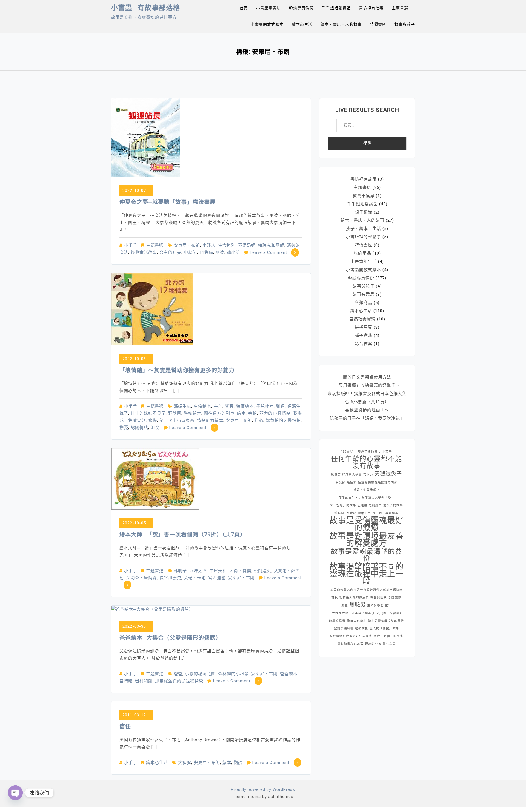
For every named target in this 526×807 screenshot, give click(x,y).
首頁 (244, 8)
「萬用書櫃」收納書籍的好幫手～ (367, 385)
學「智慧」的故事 (343, 505)
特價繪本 (245, 406)
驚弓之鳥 (389, 644)
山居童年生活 (363, 261)
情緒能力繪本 (210, 420)
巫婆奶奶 (247, 245)
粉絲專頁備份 (301, 8)
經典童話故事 (144, 252)
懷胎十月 (364, 513)
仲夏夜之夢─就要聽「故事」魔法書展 (167, 202)
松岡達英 (262, 570)
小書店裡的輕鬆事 (363, 236)
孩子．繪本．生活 (363, 228)
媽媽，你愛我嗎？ (366, 490)
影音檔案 (363, 343)
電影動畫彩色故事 (350, 644)
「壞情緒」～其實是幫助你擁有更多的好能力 (177, 370)
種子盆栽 (363, 335)
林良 (334, 597)
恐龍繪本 (375, 505)
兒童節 (336, 474)
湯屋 (344, 605)
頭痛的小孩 (373, 644)
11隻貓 (206, 252)
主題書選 (400, 8)
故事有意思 (364, 294)
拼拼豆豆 (363, 327)
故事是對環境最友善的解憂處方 (367, 539)
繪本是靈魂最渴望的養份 (386, 621)
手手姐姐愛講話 (336, 8)
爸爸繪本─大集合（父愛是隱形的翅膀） (170, 638)
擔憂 (123, 427)
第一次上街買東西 (177, 420)
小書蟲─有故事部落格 (145, 8)
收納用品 (362, 253)
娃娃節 (352, 482)
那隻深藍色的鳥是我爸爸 (179, 680)
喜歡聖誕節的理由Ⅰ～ (367, 410)
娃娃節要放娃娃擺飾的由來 (378, 482)
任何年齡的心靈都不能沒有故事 (366, 462)
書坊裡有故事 (371, 8)
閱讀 (238, 762)
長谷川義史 (170, 577)
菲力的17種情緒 (275, 413)
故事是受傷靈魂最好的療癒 (367, 524)
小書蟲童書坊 (268, 8)
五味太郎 (198, 570)
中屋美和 (218, 570)
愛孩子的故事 (393, 505)
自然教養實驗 (362, 319)
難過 (280, 406)
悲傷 (152, 420)
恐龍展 (362, 505)
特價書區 (378, 24)
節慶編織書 (337, 621)
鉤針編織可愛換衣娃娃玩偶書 (351, 636)
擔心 (259, 420)
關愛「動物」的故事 (388, 636)
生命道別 (227, 245)
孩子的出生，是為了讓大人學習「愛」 (367, 497)
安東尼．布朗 (187, 245)
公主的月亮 (170, 252)
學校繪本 (192, 413)
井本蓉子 (385, 451)
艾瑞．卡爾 (195, 577)
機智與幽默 (378, 597)
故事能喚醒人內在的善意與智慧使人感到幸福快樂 (366, 590)
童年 (388, 605)
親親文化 (361, 628)
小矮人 (209, 245)
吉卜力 (368, 474)
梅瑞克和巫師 (271, 245)
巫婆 (220, 252)
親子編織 (363, 212)
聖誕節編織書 (344, 628)
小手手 (130, 245)
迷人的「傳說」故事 (384, 628)
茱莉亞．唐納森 (141, 577)
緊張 (229, 406)
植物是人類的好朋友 (354, 597)
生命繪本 (202, 406)
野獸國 (174, 413)
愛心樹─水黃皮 (345, 513)
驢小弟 (233, 252)
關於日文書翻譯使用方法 (367, 377)
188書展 (347, 451)
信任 (125, 726)
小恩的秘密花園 (200, 673)
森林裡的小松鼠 (233, 673)
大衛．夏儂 (240, 570)
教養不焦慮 (364, 195)
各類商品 (363, 302)
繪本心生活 (302, 24)
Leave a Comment (268, 252)
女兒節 (340, 482)
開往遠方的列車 (219, 413)
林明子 (180, 570)
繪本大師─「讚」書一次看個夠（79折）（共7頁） (182, 534)
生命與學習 (375, 605)
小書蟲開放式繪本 (267, 24)
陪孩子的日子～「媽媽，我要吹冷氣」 (367, 418)
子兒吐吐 (265, 406)
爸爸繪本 (289, 673)
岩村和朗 (144, 680)
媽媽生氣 (182, 406)
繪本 (241, 413)
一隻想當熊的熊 (366, 451)
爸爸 (178, 673)
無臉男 (357, 604)
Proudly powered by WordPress (263, 789)
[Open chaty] (15, 792)
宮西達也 (217, 577)
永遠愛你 (394, 597)
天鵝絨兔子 (388, 474)
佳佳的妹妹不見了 (148, 413)
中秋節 (190, 252)
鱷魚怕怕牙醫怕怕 (283, 420)
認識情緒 (139, 427)
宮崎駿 (126, 680)
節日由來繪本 (357, 621)
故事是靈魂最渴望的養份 (366, 555)
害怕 (252, 413)
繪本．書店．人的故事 (341, 24)
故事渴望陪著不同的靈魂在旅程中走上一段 (367, 573)
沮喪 (155, 427)
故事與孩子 (405, 24)
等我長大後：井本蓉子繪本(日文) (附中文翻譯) (366, 613)
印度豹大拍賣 (352, 474)
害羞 (218, 406)
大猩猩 (184, 762)
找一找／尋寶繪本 (385, 513)
